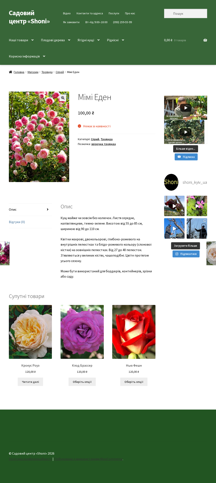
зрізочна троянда (103, 144)
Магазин (33, 72)
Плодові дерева (53, 40)
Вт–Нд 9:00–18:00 (96, 22)
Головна (19, 72)
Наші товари (18, 40)
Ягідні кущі (86, 40)
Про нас (130, 13)
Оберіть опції (82, 382)
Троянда (47, 72)
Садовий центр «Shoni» (29, 17)
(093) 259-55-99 (122, 22)
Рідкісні (113, 40)
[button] (62, 97)
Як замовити (71, 22)
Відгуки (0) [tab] (17, 222)
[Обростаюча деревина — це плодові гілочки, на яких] (174, 228)
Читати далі (30, 382)
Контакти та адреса (90, 13)
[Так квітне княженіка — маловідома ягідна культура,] (197, 206)
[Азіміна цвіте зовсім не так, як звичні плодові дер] (174, 206)
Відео (67, 13)
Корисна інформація (24, 56)
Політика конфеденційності (30, 459)
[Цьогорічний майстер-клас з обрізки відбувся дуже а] (197, 228)
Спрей (60, 72)
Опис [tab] (12, 209)
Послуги (114, 13)
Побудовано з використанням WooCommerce (88, 459)
